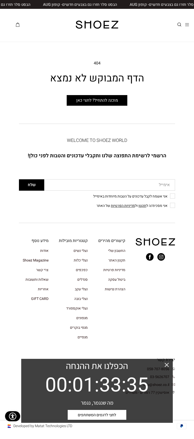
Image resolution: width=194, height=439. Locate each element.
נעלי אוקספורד (77, 308)
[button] (179, 25)
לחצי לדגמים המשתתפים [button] (97, 415)
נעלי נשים (81, 251)
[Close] (167, 365)
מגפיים (83, 337)
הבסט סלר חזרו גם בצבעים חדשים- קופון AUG (83, 4)
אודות (44, 251)
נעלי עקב (81, 289)
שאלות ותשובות (37, 279)
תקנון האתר (116, 260)
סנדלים (82, 279)
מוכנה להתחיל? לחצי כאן (97, 100)
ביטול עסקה (116, 279)
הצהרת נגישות (115, 289)
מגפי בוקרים (79, 327)
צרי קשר (42, 270)
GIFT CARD (39, 298)
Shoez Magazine (35, 260)
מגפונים (82, 318)
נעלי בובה (81, 298)
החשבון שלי (116, 251)
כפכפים (82, 270)
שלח (32, 185)
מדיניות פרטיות (114, 270)
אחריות (43, 289)
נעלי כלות (81, 260)
